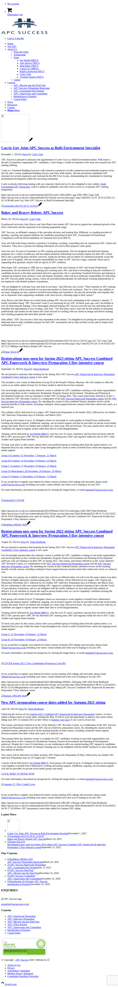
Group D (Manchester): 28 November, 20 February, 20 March (31, 471)
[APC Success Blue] (24, 33)
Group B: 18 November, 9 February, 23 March (24, 639)
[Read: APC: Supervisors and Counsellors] (21, 876)
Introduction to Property (19, 884)
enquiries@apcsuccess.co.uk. (99, 489)
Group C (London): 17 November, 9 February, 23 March (28, 466)
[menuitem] (62, 3)
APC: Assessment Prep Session (22, 867)
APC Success (22, 960)
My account (13, 3)
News (25, 154)
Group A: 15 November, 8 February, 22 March (24, 634)
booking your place (60, 719)
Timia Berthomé (41, 369)
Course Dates (13, 933)
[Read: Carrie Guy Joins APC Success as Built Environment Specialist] (13, 830)
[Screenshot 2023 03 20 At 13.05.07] (21, 206)
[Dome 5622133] (12, 352)
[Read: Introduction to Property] (27, 881)
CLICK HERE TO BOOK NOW (17, 773)
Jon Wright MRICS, (39, 434)
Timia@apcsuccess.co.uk (13, 647)
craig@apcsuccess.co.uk (13, 484)
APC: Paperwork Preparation (21, 916)
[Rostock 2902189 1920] (15, 695)
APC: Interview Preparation (20, 919)
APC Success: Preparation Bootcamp (25, 862)
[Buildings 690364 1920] (15, 524)
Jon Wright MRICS (39, 763)
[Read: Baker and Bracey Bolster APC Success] (25, 836)
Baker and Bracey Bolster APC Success (32, 212)
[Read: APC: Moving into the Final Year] (20, 870)
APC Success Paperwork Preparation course (82, 398)
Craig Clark (37, 154)
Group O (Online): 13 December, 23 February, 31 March (28, 476)
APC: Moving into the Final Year (23, 873)
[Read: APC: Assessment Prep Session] (26, 864)
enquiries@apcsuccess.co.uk (99, 779)
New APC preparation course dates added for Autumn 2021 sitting (53, 702)
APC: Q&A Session (17, 924)
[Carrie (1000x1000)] (17, 141)
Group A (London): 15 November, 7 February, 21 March (28, 455)
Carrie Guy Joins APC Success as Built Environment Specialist (50, 148)
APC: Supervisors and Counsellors (24, 878)
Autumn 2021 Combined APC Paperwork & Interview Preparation (62, 714)
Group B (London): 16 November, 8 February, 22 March (28, 460)
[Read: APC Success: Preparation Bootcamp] (20, 859)
